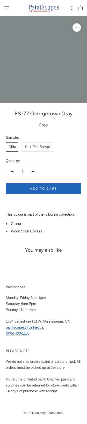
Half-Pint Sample (38, 147)
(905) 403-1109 (17, 333)
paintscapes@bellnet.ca (25, 327)
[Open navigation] (6, 8)
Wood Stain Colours (26, 231)
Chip (12, 147)
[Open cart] (81, 8)
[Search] (72, 8)
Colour (16, 224)
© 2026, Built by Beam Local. (43, 413)
